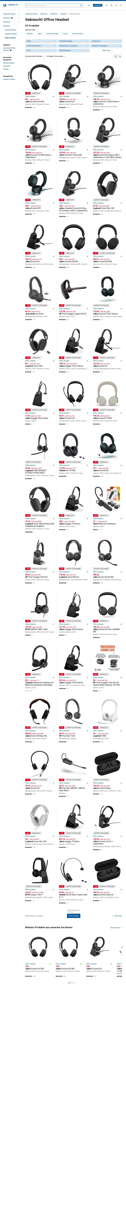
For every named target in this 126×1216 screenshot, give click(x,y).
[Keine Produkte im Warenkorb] (120, 5)
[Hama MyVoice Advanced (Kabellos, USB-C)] (107, 509)
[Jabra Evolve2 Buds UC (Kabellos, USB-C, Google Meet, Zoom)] (107, 880)
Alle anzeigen (115, 928)
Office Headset (10, 38)
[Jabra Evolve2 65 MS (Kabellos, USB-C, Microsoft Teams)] (40, 86)
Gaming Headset (10, 30)
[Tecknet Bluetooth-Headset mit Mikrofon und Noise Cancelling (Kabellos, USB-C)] (40, 667)
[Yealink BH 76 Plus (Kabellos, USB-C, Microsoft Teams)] (73, 455)
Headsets (6, 26)
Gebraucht (6, 18)
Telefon (6, 69)
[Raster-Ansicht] (116, 56)
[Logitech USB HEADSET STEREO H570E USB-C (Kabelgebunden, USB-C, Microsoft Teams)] (40, 455)
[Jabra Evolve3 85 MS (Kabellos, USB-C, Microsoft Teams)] (107, 246)
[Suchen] (27, 5)
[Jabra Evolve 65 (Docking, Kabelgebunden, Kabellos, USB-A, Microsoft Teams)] (107, 350)
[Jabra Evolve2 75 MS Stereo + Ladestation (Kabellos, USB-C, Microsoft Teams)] (40, 140)
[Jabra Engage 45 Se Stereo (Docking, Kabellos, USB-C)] (73, 614)
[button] (53, 96)
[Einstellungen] (88, 5)
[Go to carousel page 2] (70, 982)
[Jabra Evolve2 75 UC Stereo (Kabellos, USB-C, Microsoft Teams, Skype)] (107, 298)
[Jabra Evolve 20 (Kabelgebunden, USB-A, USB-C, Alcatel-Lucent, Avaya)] (40, 773)
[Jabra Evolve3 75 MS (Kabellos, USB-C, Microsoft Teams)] (107, 402)
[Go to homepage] (10, 5)
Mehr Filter (106, 50)
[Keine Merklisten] (116, 5)
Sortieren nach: (30, 56)
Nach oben (118, 916)
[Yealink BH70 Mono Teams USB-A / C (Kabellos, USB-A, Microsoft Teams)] (73, 880)
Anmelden (97, 5)
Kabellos (30, 34)
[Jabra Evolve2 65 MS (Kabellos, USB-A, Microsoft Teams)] (68, 956)
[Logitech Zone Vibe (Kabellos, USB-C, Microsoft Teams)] (40, 350)
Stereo (65, 34)
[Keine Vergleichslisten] (111, 5)
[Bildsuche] (81, 5)
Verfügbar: (50, 56)
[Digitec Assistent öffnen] (106, 5)
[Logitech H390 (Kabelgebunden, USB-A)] (107, 720)
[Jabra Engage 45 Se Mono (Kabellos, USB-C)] (40, 402)
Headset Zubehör (11, 34)
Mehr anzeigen (74, 916)
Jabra (40, 34)
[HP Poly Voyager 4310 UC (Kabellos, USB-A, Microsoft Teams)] (40, 561)
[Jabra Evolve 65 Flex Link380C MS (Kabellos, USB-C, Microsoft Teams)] (107, 614)
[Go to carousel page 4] (73, 982)
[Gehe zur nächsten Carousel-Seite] (118, 956)
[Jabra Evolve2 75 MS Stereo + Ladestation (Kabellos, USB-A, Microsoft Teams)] (107, 86)
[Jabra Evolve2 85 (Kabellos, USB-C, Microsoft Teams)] (40, 193)
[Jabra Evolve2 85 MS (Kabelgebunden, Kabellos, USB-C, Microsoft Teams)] (73, 246)
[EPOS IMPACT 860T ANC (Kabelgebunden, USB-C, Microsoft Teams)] (40, 614)
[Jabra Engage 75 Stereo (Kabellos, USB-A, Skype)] (73, 509)
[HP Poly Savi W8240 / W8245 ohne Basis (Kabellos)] (73, 773)
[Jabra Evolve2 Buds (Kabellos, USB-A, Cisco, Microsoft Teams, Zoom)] (107, 773)
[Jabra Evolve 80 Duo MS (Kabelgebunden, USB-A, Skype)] (40, 720)
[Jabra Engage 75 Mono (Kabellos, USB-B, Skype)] (73, 826)
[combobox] (40, 56)
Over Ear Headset (52, 34)
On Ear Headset (77, 34)
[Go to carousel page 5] (75, 982)
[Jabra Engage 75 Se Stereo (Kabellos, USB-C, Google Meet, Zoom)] (73, 667)
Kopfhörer (6, 66)
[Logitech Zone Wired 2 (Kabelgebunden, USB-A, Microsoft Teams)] (73, 561)
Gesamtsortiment (9, 14)
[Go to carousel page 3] (72, 982)
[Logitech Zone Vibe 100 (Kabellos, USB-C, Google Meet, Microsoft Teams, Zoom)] (107, 193)
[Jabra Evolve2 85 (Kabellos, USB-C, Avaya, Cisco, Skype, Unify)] (107, 455)
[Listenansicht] (120, 56)
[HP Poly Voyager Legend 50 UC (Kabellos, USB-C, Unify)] (73, 298)
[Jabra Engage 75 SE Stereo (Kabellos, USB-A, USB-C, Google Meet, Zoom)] (73, 350)
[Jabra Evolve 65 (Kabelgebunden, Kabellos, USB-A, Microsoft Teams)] (40, 246)
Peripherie (6, 22)
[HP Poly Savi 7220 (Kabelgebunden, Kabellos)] (73, 720)
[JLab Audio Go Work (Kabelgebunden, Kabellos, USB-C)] (40, 298)
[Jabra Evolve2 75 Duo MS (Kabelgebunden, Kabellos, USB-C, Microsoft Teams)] (73, 140)
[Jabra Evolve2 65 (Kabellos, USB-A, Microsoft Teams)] (73, 86)
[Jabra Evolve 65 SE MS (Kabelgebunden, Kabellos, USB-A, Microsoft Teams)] (107, 561)
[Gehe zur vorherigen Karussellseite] (26, 956)
